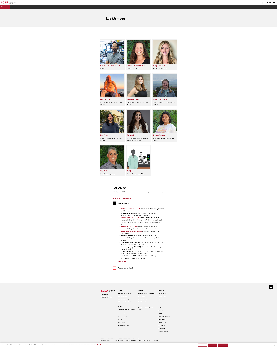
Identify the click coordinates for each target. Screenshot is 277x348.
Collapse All (127, 198)
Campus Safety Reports (105, 340)
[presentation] (120, 290)
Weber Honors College (123, 325)
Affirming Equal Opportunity (144, 340)
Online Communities (163, 331)
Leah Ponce (104, 135)
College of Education (123, 296)
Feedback (156, 340)
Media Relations (162, 319)
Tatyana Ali (130, 135)
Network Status (162, 322)
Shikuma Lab (4, 7)
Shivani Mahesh (158, 135)
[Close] (274, 345)
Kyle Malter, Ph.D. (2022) (129, 227)
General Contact (162, 293)
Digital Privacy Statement (124, 338)
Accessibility (102, 338)
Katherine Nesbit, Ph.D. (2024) (131, 209)
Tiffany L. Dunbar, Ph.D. (135, 65)
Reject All (213, 345)
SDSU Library (121, 322)
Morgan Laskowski (159, 99)
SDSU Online (141, 305)
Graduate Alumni (123, 203)
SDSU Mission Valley (143, 302)
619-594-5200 (104, 294)
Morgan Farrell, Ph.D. (160, 65)
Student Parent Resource (131, 340)
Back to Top (122, 262)
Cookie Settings (136, 338)
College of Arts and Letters (124, 293)
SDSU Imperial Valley (143, 299)
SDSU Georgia (141, 296)
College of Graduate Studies (125, 302)
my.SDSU (160, 308)
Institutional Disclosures (118, 340)
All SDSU (269, 2)
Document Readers (112, 338)
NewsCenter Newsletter (164, 316)
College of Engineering (123, 299)
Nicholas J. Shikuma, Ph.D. (109, 65)
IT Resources (161, 328)
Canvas (160, 305)
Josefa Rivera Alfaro (133, 99)
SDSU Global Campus (123, 320)
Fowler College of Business (124, 317)
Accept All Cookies (223, 345)
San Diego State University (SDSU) (146, 293)
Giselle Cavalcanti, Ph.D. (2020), (131, 231)
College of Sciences (122, 314)
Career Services (162, 325)
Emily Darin (104, 99)
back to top (271, 287)
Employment (161, 310)
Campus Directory (162, 296)
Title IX (160, 313)
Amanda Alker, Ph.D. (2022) (130, 218)
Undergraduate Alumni (125, 268)
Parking (160, 302)
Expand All (116, 198)
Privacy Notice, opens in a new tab (104, 344)
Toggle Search (262, 2)
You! (128, 171)
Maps (159, 299)
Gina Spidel (104, 171)
